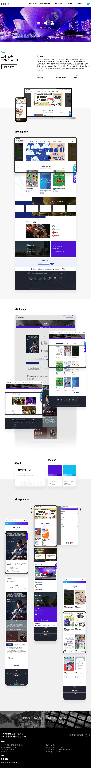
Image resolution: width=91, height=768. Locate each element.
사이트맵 (88, 3)
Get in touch (76, 735)
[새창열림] (2, 759)
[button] (23, 719)
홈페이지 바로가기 (9, 67)
